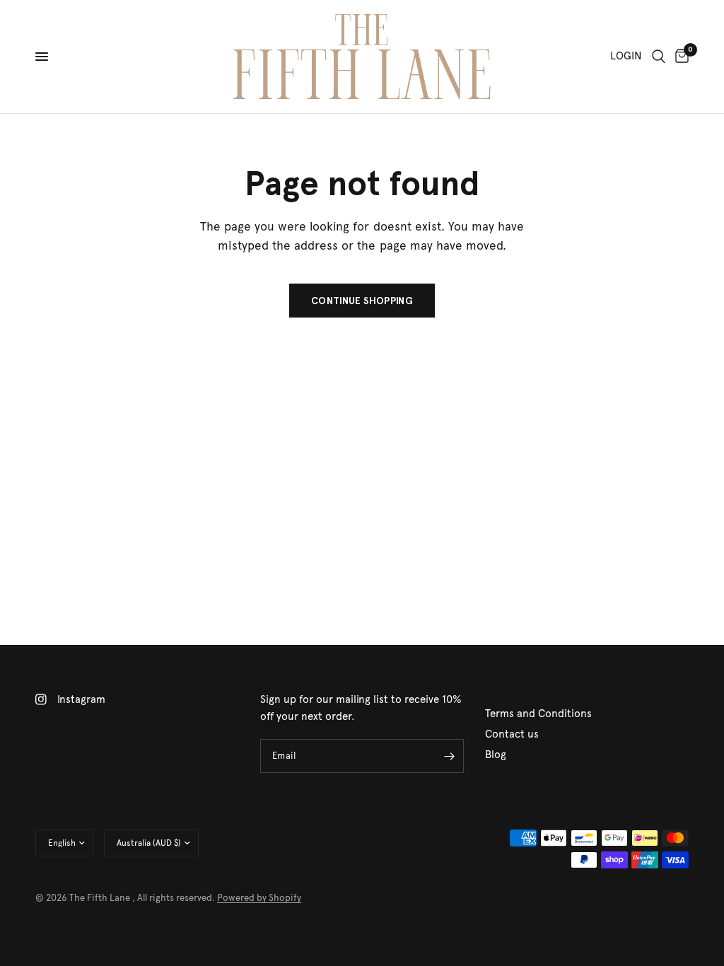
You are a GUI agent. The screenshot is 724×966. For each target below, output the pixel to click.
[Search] (658, 56)
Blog (495, 754)
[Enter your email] (450, 756)
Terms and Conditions (538, 713)
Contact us (512, 734)
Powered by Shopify (259, 897)
